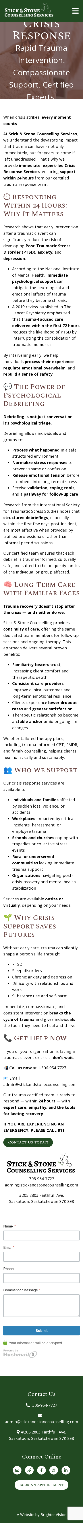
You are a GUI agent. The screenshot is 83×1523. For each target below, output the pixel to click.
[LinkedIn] (66, 1470)
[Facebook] (41, 1470)
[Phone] (29, 1470)
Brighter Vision (53, 1514)
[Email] (17, 1470)
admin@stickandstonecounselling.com (41, 1185)
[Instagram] (53, 1470)
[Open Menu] (75, 10)
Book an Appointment (41, 1484)
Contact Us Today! (28, 1142)
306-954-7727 (41, 1178)
